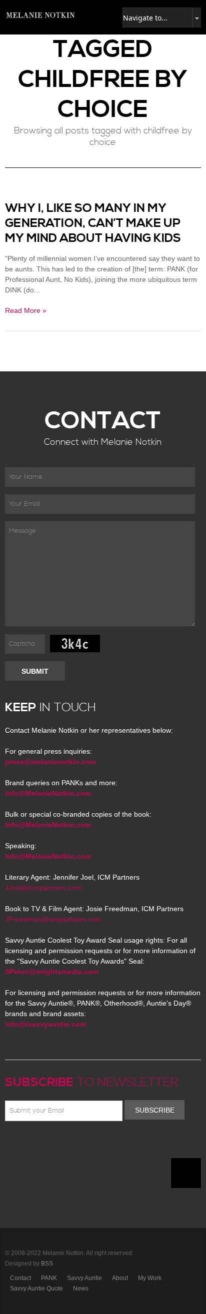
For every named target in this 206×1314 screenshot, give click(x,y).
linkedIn (84, 1145)
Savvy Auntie (84, 1278)
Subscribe (154, 1110)
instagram (98, 1145)
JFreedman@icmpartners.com (53, 919)
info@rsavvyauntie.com (45, 1024)
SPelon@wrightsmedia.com (51, 972)
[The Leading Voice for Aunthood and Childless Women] (40, 15)
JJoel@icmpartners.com (43, 888)
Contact (20, 1278)
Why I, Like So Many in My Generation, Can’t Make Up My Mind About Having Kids (93, 223)
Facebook (26, 1145)
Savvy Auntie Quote (36, 1288)
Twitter (40, 1145)
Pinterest (54, 1145)
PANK (49, 1278)
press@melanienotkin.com (50, 762)
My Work (150, 1278)
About (120, 1278)
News (80, 1288)
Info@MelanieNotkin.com (48, 793)
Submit (35, 671)
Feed (112, 1145)
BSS (47, 1263)
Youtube (69, 1145)
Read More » (25, 310)
